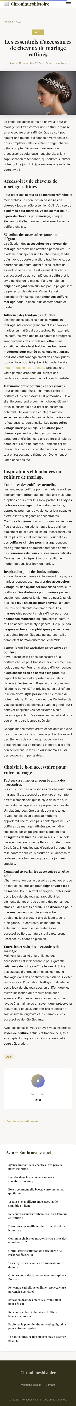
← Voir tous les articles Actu (22, 1121)
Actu (18, 21)
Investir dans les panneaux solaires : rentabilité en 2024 (31, 1179)
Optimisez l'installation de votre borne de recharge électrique (35, 1252)
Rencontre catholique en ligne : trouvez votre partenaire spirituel (37, 1289)
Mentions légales (31, 1384)
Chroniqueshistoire (26, 4)
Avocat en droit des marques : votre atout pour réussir (34, 1302)
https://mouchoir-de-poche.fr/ (24, 367)
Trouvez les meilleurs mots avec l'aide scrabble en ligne (33, 1203)
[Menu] (68, 4)
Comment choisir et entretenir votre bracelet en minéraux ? (37, 1240)
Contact (50, 1384)
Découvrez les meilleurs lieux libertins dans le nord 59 (36, 1228)
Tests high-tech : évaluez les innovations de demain (36, 1265)
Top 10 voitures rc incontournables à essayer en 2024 (37, 1338)
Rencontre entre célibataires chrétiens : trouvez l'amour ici (33, 1314)
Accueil (8, 21)
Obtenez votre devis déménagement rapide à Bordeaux (37, 1277)
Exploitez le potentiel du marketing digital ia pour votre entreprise (37, 1326)
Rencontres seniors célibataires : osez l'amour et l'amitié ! (37, 1216)
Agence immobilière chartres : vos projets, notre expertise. (35, 1167)
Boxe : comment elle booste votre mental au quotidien (36, 1191)
